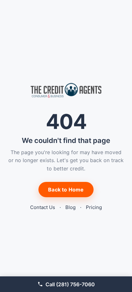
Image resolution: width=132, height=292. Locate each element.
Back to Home (66, 189)
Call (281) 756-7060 (70, 284)
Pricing (94, 207)
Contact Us (42, 207)
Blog (70, 207)
